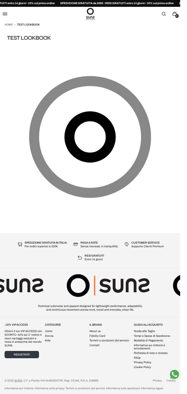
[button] (5, 14)
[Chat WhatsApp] (174, 374)
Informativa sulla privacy (49, 388)
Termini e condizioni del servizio (85, 388)
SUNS (18, 380)
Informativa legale (152, 388)
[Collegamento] (90, 3)
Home (9, 24)
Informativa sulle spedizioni (123, 388)
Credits (171, 380)
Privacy (157, 380)
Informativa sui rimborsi (19, 388)
